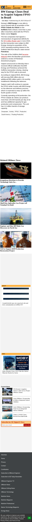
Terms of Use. (16, 520)
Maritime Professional (7, 503)
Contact (3, 465)
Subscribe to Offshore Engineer (10, 473)
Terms (3, 458)
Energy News (5, 511)
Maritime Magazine (7, 500)
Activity (11, 111)
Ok (29, 518)
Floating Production (17, 114)
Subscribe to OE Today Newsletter (11, 476)
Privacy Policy (5, 520)
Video (3, 353)
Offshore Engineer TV (7, 481)
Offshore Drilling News (8, 488)
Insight (4, 285)
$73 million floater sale (12, 41)
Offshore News (5, 484)
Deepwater (4, 111)
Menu (29, 7)
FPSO (17, 111)
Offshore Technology (7, 492)
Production (23, 111)
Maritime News (5, 496)
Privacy (3, 462)
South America (5, 114)
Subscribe (16, 8)
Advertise (4, 455)
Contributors (5, 469)
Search (8, 8)
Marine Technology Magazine (10, 507)
